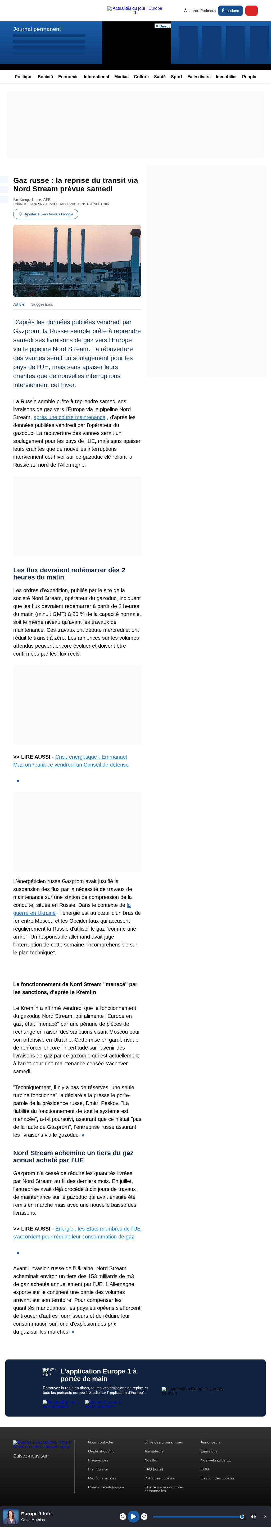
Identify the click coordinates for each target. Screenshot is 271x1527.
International (96, 77)
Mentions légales (102, 1478)
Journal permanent (37, 29)
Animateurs (154, 1451)
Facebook (34, 1466)
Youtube (43, 1466)
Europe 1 (26, 200)
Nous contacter (101, 1442)
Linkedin (61, 1466)
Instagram (25, 1466)
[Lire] (133, 1517)
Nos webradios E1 (216, 1460)
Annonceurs (211, 1442)
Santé (160, 77)
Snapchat (52, 1466)
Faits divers (199, 77)
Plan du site (98, 1469)
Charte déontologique (106, 1487)
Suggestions (42, 304)
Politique (24, 77)
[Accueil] (135, 12)
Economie (68, 77)
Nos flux (151, 1460)
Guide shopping (101, 1451)
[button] (253, 1517)
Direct (251, 11)
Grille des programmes (163, 1442)
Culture (141, 77)
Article (18, 304)
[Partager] (4, 179)
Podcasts (208, 10)
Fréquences (98, 1460)
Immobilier (226, 77)
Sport (176, 77)
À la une (191, 10)
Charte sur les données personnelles (164, 1489)
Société (45, 77)
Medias (121, 77)
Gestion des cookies (217, 1478)
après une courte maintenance (69, 417)
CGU (205, 1469)
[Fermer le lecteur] (265, 1516)
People (249, 77)
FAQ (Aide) (153, 1469)
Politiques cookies (159, 1478)
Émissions (230, 10)
